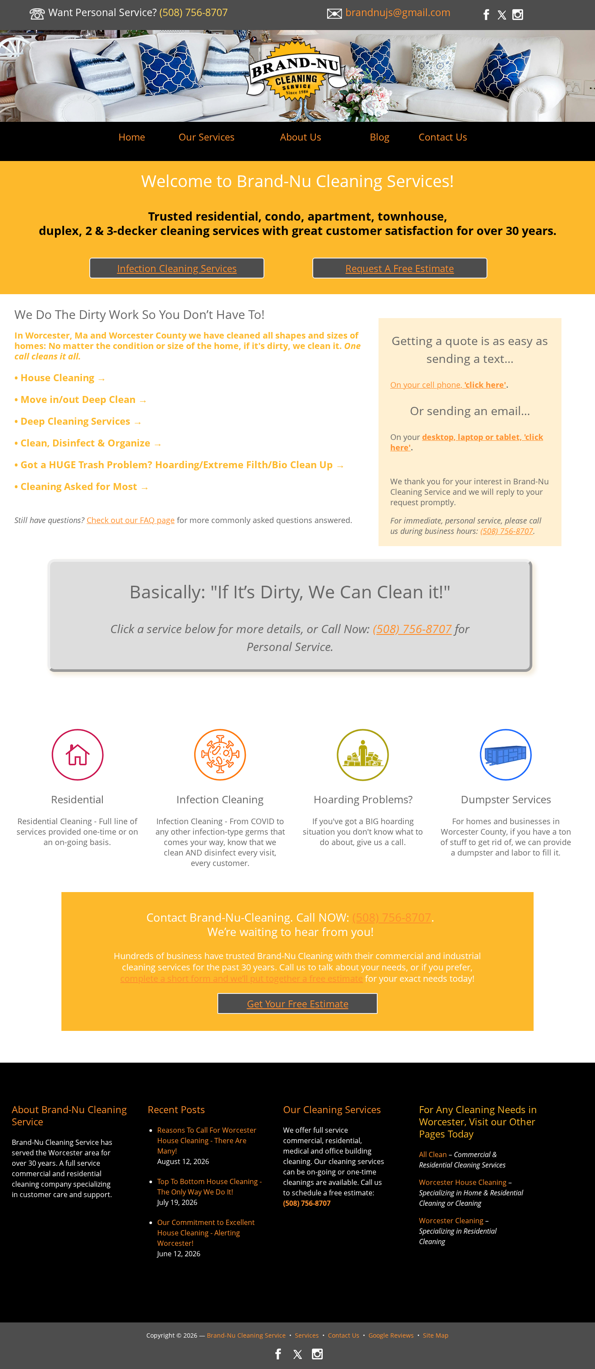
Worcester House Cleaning (463, 1182)
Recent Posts (176, 1109)
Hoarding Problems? (363, 799)
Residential (77, 799)
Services (307, 1335)
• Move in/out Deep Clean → (81, 399)
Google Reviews (391, 1335)
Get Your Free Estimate (297, 1003)
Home (131, 136)
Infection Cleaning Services (177, 268)
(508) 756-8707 (193, 12)
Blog (379, 136)
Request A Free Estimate (399, 268)
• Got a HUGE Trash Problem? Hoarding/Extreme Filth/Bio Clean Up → (179, 464)
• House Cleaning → (60, 377)
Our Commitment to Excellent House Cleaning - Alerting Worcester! (206, 1233)
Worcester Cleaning (451, 1220)
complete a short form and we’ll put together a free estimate (241, 978)
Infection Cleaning (220, 799)
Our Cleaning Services (332, 1109)
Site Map (436, 1335)
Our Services (207, 136)
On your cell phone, (448, 384)
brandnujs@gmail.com (397, 12)
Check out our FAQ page (131, 520)
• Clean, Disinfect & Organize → (88, 442)
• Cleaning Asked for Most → (81, 486)
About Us (300, 136)
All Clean (433, 1154)
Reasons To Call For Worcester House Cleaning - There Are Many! (207, 1140)
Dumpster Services (506, 799)
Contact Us (443, 136)
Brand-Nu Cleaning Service (246, 1335)
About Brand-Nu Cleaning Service (69, 1115)
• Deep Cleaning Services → (78, 420)
